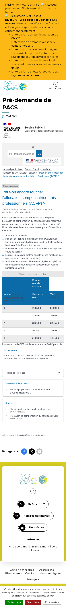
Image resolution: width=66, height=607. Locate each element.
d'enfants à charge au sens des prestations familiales (14, 297)
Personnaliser (52, 602)
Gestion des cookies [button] (22, 569)
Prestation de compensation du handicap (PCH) (34, 415)
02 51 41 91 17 (36, 504)
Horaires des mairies (36, 515)
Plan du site (12, 573)
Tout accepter (14, 602)
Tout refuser (33, 602)
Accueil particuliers (13, 169)
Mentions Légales (50, 573)
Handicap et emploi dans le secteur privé (30, 409)
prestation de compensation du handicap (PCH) (26, 221)
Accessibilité (46, 569)
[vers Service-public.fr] (42, 161)
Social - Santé (32, 169)
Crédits (29, 573)
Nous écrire (36, 527)
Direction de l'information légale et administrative (24, 435)
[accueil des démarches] (33, 147)
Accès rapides (56, 89)
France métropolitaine (28, 238)
